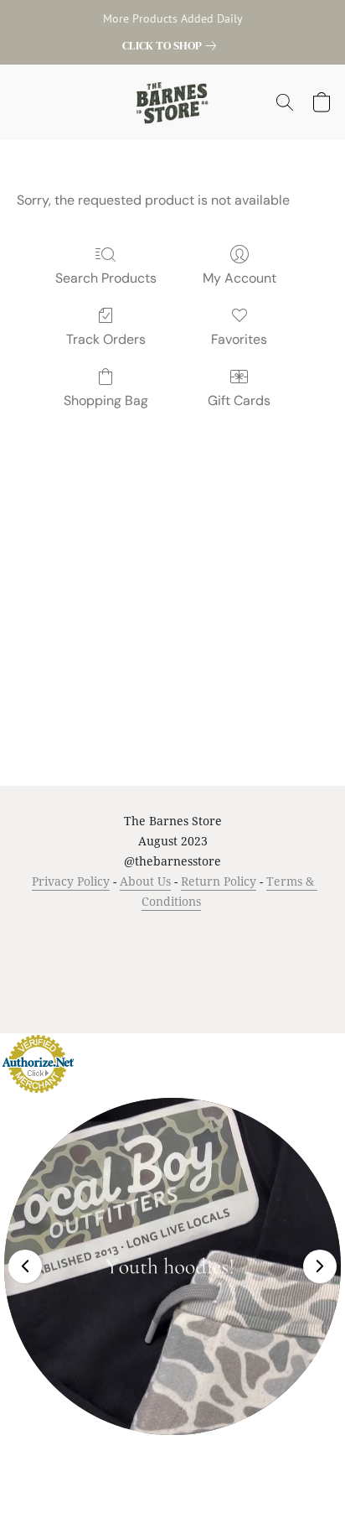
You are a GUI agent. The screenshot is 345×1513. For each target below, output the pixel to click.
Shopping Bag (106, 400)
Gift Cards (239, 400)
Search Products (106, 278)
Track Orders (106, 339)
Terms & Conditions (85, 933)
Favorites (239, 339)
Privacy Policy (71, 881)
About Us (145, 881)
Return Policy (218, 881)
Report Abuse (204, 959)
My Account (239, 278)
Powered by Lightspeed (173, 988)
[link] (172, 45)
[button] (173, 102)
